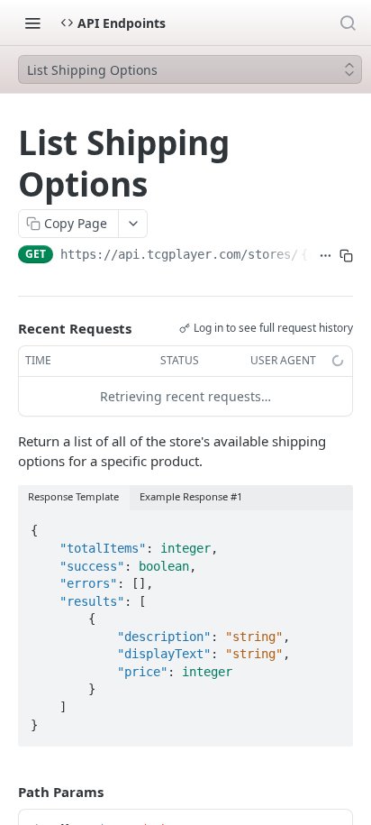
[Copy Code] (331, 526)
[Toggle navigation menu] (32, 22)
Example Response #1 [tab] (191, 496)
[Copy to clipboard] (346, 256)
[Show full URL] (325, 256)
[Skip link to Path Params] (5, 791)
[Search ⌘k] (347, 22)
